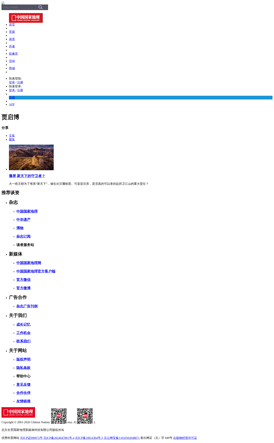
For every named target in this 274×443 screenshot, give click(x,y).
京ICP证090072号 (31, 437)
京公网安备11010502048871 (122, 437)
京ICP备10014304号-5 (89, 437)
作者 (12, 46)
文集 (12, 135)
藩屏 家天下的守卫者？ (27, 176)
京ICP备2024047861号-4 (58, 437)
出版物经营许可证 (185, 437)
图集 (12, 139)
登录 (12, 82)
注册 (20, 82)
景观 (12, 31)
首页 (12, 24)
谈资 (12, 39)
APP (12, 104)
